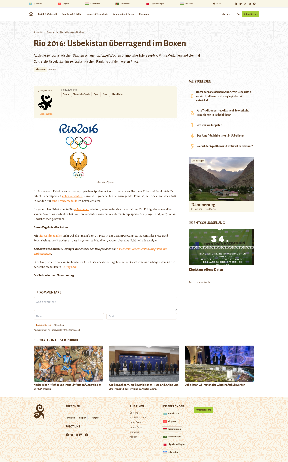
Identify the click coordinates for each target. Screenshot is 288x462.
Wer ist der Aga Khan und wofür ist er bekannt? (225, 146)
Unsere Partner (136, 427)
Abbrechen (59, 325)
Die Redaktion (46, 114)
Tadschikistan (140, 249)
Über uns (226, 14)
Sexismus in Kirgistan (209, 125)
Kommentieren (43, 325)
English (82, 418)
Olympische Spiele (81, 94)
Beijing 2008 (69, 267)
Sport (96, 94)
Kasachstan (123, 249)
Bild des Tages (198, 161)
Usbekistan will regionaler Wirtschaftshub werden (215, 384)
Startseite (38, 32)
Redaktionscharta (138, 417)
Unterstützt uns (250, 14)
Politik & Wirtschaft (47, 14)
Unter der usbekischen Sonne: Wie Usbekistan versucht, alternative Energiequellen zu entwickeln (223, 96)
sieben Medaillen (72, 196)
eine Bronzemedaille (64, 201)
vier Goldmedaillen (50, 236)
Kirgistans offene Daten (206, 269)
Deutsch (71, 418)
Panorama (144, 14)
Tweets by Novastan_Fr (199, 282)
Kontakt (133, 437)
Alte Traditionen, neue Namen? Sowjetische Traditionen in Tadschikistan (223, 112)
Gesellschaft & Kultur (72, 14)
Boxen (66, 94)
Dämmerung (203, 205)
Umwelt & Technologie (97, 14)
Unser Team (135, 422)
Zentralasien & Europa (123, 14)
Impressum (135, 432)
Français (95, 418)
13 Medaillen (81, 209)
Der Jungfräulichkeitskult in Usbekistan (220, 135)
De (217, 4)
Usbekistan (40, 69)
